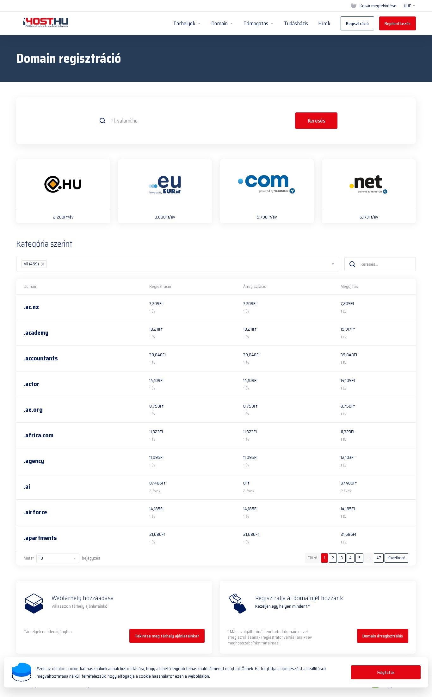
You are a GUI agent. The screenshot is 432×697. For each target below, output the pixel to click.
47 (379, 557)
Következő (396, 557)
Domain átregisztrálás (382, 635)
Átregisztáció (254, 286)
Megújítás (349, 286)
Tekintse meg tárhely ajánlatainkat (167, 635)
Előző (312, 557)
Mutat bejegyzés (62, 558)
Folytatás (386, 672)
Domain (30, 286)
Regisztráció (160, 286)
